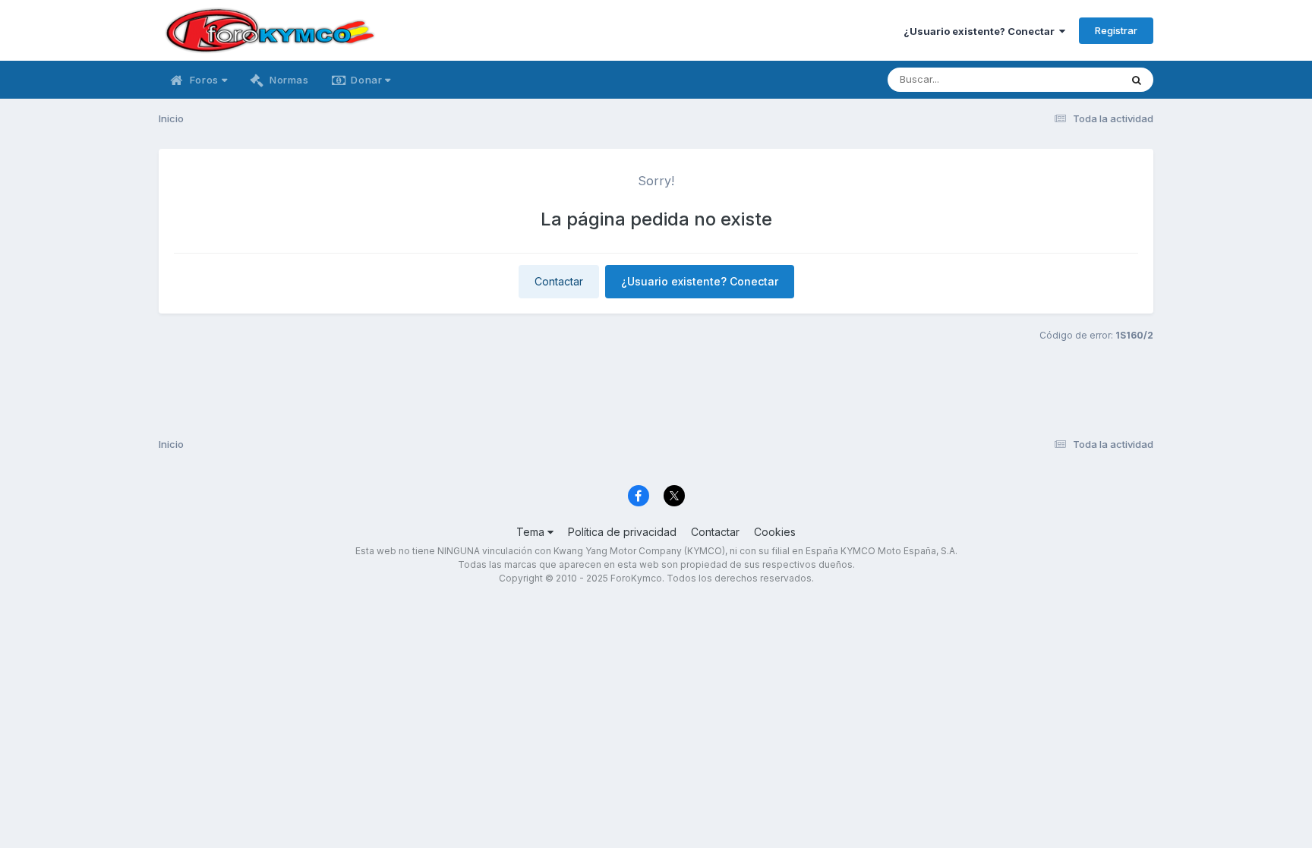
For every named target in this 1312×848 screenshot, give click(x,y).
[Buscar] (1136, 80)
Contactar (559, 281)
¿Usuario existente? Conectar (981, 31)
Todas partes (1069, 79)
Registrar (1116, 30)
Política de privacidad (622, 531)
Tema (531, 531)
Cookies (775, 531)
